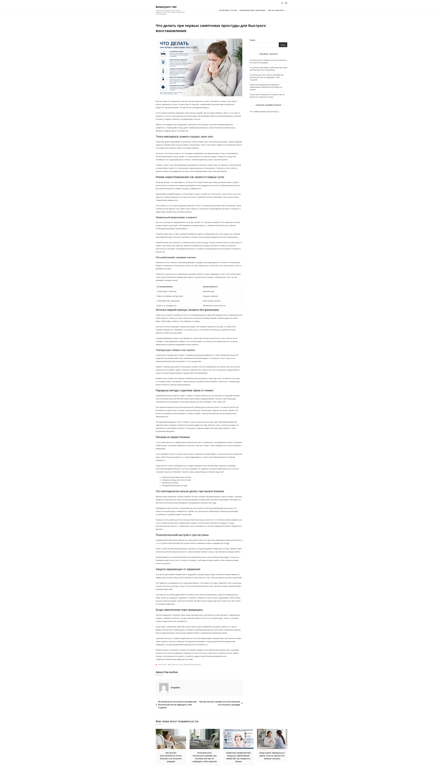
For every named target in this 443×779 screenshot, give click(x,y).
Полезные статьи (228, 10)
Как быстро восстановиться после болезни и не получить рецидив (219, 703)
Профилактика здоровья (252, 10)
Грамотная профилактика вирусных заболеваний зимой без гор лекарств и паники (266, 87)
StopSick (175, 687)
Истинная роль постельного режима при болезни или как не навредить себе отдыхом (177, 704)
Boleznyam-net (166, 7)
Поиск (252, 40)
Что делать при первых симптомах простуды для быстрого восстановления (268, 68)
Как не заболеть (276, 10)
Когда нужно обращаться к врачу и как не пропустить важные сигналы (267, 95)
